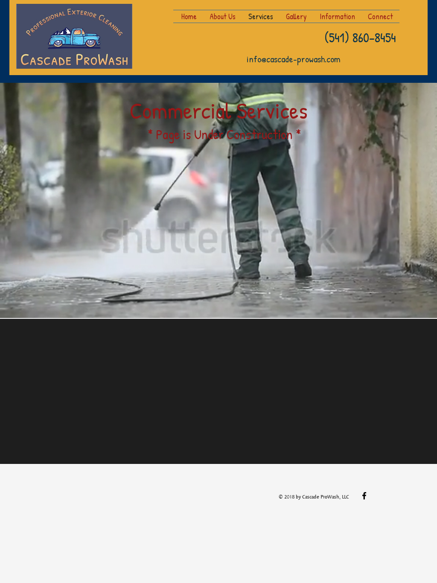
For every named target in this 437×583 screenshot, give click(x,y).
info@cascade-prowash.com (294, 58)
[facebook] (364, 496)
